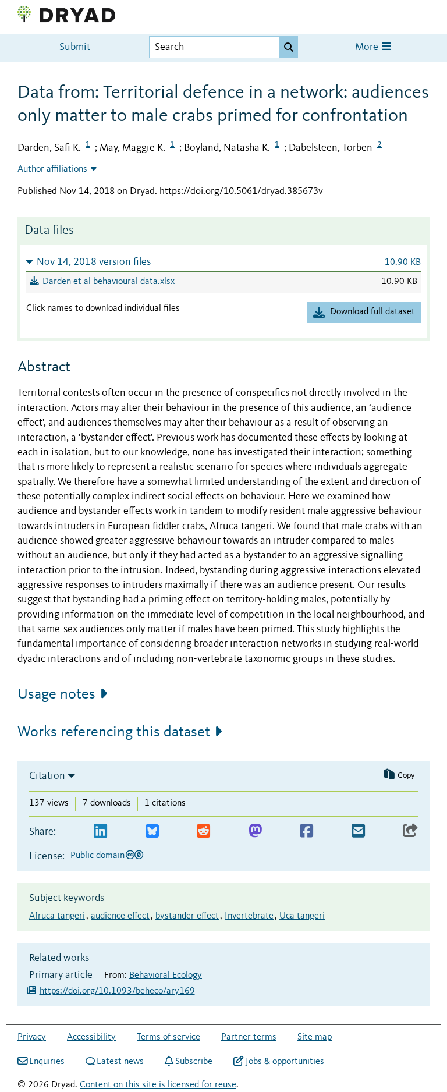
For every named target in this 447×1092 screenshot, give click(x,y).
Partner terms (248, 1037)
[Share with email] (358, 831)
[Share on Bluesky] (152, 831)
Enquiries (47, 1061)
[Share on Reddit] (203, 831)
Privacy (31, 1037)
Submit (74, 47)
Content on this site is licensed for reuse (158, 1085)
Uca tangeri (302, 916)
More (368, 47)
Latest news (120, 1061)
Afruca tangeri (57, 916)
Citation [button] (47, 776)
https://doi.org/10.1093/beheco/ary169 (117, 991)
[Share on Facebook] (306, 831)
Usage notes (56, 694)
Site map (314, 1037)
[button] (223, 261)
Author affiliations (52, 169)
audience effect (120, 916)
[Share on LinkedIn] (100, 831)
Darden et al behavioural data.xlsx (108, 281)
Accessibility (91, 1037)
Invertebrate (249, 916)
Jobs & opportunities (285, 1061)
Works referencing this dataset (113, 732)
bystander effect (187, 916)
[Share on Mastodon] (255, 831)
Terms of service (168, 1037)
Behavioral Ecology (165, 975)
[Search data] (288, 47)
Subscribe (193, 1061)
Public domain (97, 855)
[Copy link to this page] (410, 831)
